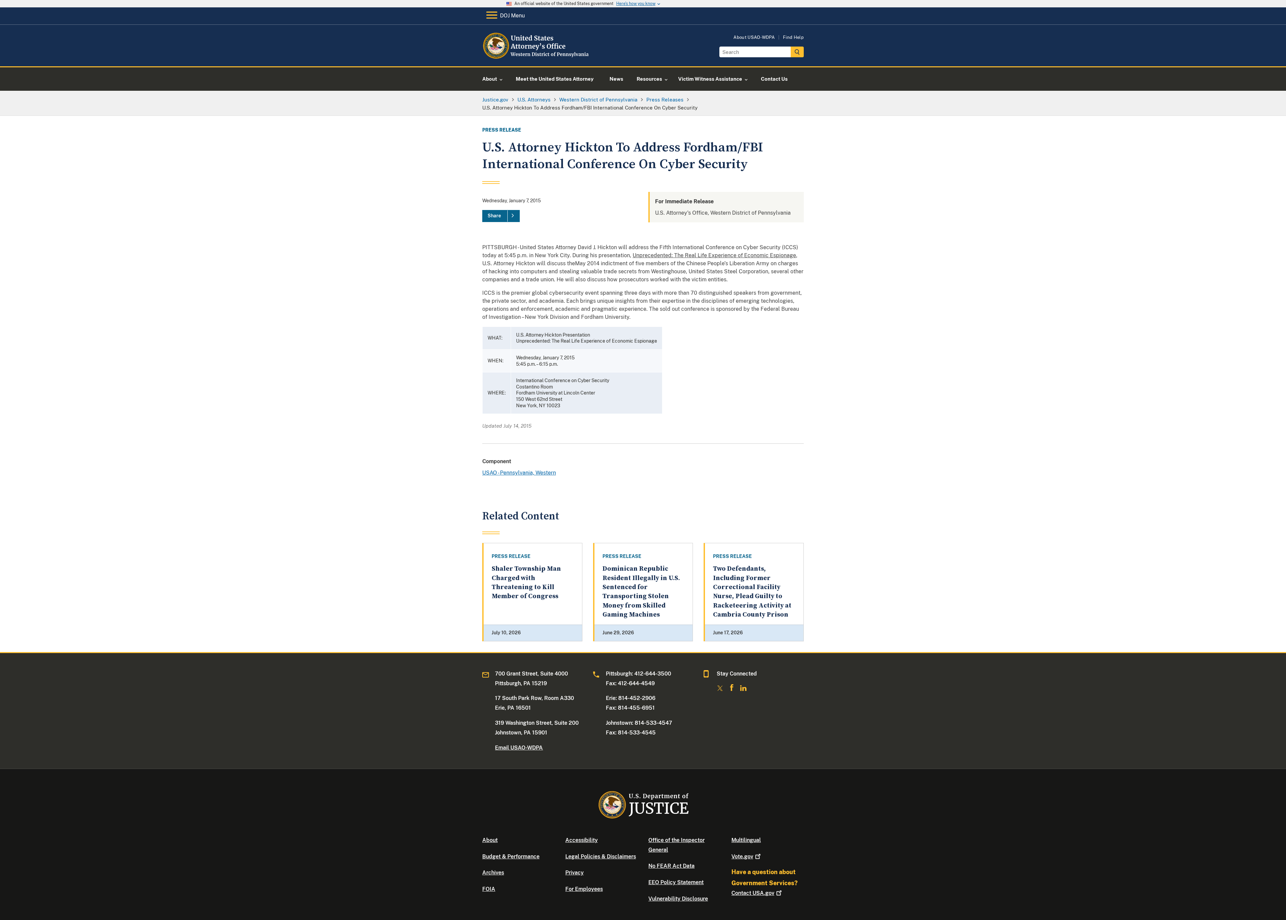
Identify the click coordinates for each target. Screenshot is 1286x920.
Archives (493, 872)
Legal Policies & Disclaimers (600, 856)
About (490, 840)
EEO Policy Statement (676, 882)
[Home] (536, 58)
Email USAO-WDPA (519, 748)
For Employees (584, 889)
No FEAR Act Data (671, 866)
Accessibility (581, 840)
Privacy (574, 872)
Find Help (793, 37)
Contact (752, 893)
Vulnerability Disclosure (678, 899)
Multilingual (746, 840)
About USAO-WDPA (754, 37)
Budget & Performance (511, 856)
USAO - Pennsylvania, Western (519, 473)
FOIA (488, 889)
